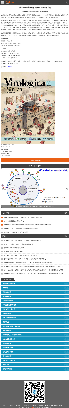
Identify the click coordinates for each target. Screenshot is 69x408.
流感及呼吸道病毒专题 (9, 317)
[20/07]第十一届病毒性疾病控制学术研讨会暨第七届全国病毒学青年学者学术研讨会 (27, 224)
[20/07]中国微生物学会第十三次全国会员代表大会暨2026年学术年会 (23, 217)
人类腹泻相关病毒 (8, 347)
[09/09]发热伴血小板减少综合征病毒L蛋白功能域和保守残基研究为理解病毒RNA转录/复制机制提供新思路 (33, 270)
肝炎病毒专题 (7, 330)
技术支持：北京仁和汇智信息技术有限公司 (50, 405)
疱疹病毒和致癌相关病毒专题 (11, 326)
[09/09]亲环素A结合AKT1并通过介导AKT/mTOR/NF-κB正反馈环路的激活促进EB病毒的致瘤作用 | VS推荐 (33, 273)
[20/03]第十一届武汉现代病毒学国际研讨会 (16, 232)
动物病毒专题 (7, 313)
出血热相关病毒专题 (9, 339)
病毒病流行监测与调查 (9, 305)
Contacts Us (26, 405)
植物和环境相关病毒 (9, 360)
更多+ (66, 213)
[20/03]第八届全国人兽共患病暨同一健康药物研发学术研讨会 (21, 228)
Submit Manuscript (35, 160)
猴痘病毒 (5, 288)
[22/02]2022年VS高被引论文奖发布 (14, 251)
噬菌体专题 (6, 364)
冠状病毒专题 (7, 292)
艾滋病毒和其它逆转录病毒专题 (12, 335)
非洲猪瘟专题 (7, 296)
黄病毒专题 (6, 322)
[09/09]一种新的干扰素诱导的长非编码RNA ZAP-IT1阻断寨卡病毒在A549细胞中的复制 (28, 262)
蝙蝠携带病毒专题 (8, 352)
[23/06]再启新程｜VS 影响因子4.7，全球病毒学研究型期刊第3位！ (22, 240)
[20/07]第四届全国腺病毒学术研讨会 (14, 221)
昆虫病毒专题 (7, 356)
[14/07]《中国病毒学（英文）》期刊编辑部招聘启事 (18, 244)
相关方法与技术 (7, 369)
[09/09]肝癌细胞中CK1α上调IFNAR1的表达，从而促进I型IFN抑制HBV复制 (25, 259)
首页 (4, 405)
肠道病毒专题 (7, 343)
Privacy (34, 405)
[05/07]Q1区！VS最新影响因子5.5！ (14, 248)
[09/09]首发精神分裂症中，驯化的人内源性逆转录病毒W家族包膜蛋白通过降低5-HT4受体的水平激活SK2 (33, 266)
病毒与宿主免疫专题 (9, 309)
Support (18, 405)
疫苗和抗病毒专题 (8, 300)
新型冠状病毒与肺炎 (9, 283)
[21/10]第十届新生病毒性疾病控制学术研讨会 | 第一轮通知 (20, 255)
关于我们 (10, 405)
